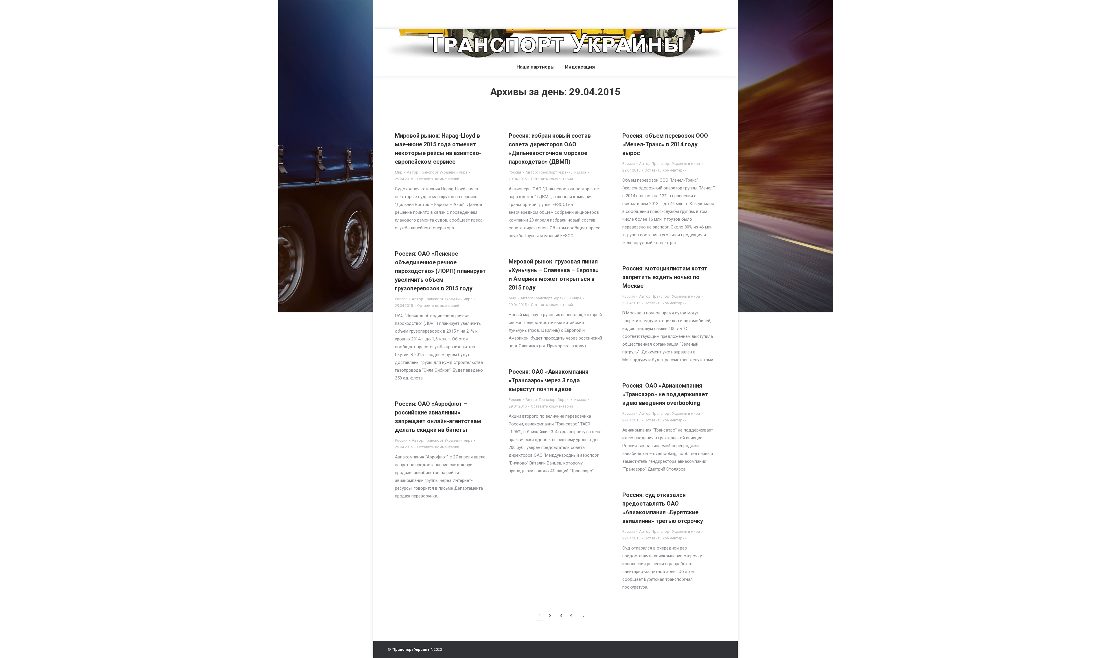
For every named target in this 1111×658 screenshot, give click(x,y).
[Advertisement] (105, 13)
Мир (398, 172)
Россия (515, 172)
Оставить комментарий (438, 179)
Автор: (437, 172)
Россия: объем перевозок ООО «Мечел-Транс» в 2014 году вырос (665, 144)
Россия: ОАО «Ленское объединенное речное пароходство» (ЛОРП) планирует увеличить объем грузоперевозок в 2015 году (440, 271)
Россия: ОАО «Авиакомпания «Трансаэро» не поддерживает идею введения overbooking (665, 394)
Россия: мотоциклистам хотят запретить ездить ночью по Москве (664, 277)
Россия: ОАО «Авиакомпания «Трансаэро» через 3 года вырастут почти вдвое (548, 380)
